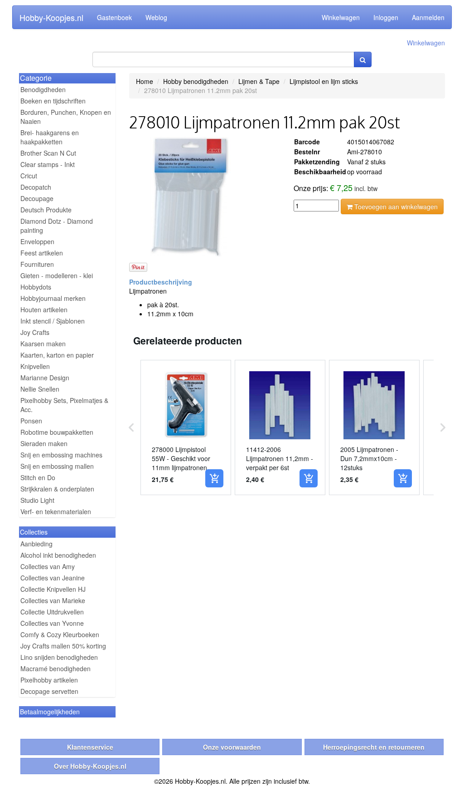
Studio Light (37, 500)
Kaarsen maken (43, 343)
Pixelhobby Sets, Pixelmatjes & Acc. (64, 405)
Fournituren (37, 264)
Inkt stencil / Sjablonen (52, 320)
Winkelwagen (341, 17)
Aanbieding (36, 543)
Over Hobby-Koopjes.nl (90, 766)
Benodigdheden (43, 89)
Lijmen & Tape (259, 81)
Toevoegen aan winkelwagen (395, 206)
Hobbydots (35, 286)
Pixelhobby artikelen (49, 679)
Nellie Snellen (39, 388)
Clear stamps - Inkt (47, 164)
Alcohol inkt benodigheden (58, 555)
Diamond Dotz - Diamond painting (56, 225)
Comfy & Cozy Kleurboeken (59, 634)
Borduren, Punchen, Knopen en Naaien (65, 117)
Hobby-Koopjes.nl (51, 17)
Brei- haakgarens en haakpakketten (49, 137)
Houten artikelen (44, 309)
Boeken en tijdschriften (53, 100)
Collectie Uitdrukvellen (52, 611)
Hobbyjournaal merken (53, 298)
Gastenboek (114, 17)
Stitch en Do (37, 477)
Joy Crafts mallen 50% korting (63, 645)
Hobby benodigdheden (195, 81)
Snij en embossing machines (61, 454)
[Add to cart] (214, 478)
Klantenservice (90, 747)
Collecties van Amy (47, 566)
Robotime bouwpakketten (56, 432)
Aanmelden (428, 17)
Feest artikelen (41, 252)
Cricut (28, 175)
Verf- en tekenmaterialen (55, 511)
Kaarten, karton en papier (57, 354)
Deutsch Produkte (46, 209)
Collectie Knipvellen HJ (53, 589)
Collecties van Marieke (52, 600)
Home (144, 81)
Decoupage (36, 198)
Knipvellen (35, 366)
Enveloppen (37, 241)
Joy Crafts (34, 332)
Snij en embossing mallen (57, 466)
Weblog (156, 17)
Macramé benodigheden (55, 668)
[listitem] (185, 427)
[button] (131, 427)
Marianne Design (44, 377)
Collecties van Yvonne (52, 623)
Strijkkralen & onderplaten (57, 488)
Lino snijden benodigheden (59, 657)
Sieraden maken (44, 443)
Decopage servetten (49, 691)
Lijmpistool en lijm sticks (324, 81)
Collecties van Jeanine (52, 577)
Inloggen (385, 17)
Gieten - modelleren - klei (56, 275)
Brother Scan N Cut (48, 152)
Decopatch (35, 187)
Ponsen (31, 420)
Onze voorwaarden (232, 747)
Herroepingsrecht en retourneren (374, 747)
